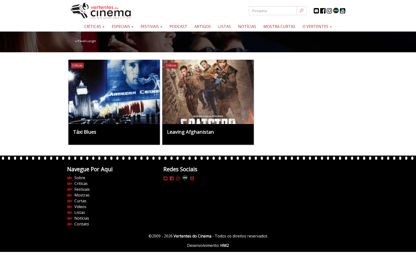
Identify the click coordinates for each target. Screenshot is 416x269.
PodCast (178, 26)
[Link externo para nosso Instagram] (329, 11)
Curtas (80, 200)
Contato (81, 224)
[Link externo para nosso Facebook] (322, 11)
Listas (224, 26)
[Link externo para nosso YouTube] (342, 11)
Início (71, 41)
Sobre (79, 177)
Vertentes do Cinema (192, 236)
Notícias (247, 26)
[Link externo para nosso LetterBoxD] (336, 10)
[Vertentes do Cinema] (114, 10)
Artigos (203, 26)
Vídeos (80, 206)
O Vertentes (316, 26)
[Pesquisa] (301, 10)
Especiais (121, 26)
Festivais (150, 26)
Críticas (93, 26)
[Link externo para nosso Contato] (316, 11)
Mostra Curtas (279, 26)
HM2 (224, 245)
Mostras (82, 195)
